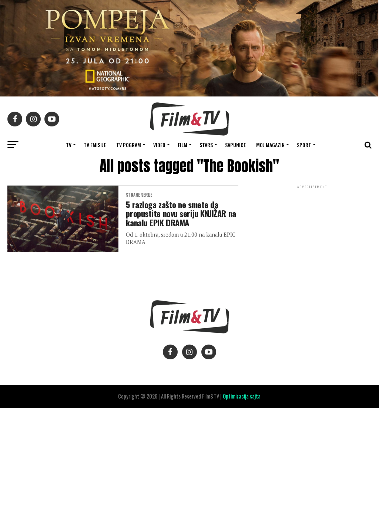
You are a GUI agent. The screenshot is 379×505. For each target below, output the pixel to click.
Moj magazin (270, 145)
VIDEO (159, 145)
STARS (206, 145)
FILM (182, 145)
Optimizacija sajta (242, 396)
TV (68, 145)
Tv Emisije (95, 145)
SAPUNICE (235, 145)
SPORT (304, 145)
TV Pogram (128, 145)
